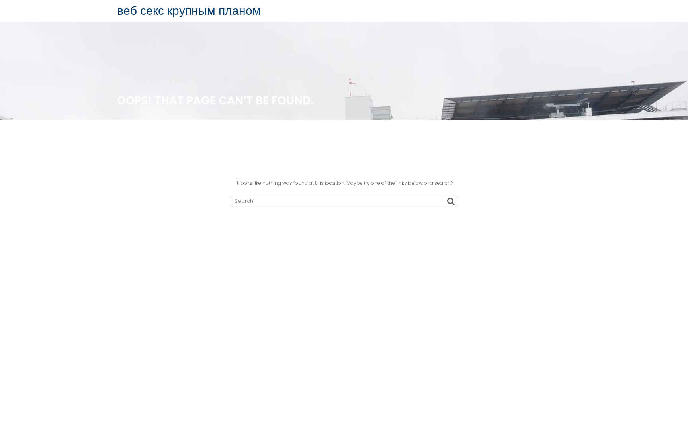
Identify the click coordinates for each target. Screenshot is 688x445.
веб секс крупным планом (189, 10)
